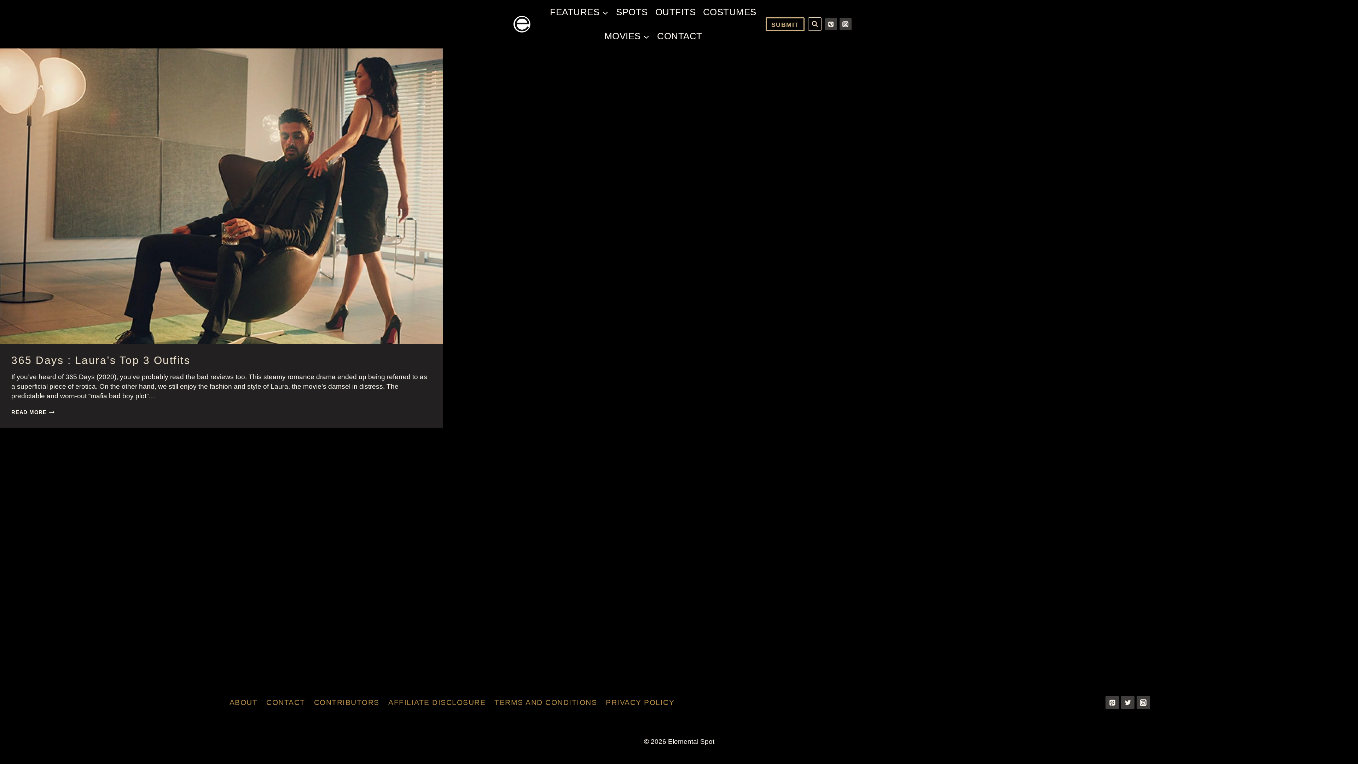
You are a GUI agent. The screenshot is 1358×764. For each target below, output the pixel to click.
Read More (33, 412)
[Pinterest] (831, 24)
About (244, 702)
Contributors (346, 702)
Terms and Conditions (545, 702)
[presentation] (221, 196)
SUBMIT (785, 24)
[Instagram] (846, 24)
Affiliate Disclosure (437, 702)
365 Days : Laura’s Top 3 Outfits (100, 360)
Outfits (675, 12)
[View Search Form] (815, 24)
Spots (632, 12)
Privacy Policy (640, 702)
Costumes (729, 12)
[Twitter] (1127, 702)
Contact (679, 36)
